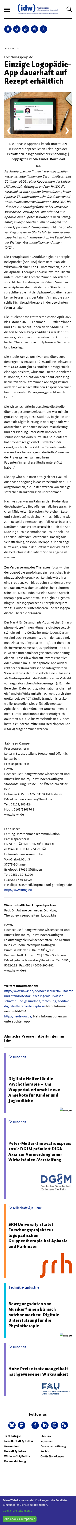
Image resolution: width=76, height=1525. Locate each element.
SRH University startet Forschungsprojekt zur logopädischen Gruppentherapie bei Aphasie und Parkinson (38, 1235)
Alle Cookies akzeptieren (19, 1519)
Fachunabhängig (15, 1461)
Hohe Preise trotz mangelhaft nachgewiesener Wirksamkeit (38, 1371)
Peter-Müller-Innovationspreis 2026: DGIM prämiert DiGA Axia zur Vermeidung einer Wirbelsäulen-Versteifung (39, 1151)
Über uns (46, 1436)
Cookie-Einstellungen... (17, 1511)
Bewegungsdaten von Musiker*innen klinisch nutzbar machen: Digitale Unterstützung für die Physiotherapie (33, 1315)
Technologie (12, 1436)
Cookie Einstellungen (52, 1456)
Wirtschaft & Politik (17, 1456)
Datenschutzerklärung (53, 1446)
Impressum (47, 1441)
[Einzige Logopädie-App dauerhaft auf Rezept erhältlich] (16, 29)
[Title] (25, 29)
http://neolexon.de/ (18, 1016)
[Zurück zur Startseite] (38, 9)
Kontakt (45, 1451)
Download (57, 159)
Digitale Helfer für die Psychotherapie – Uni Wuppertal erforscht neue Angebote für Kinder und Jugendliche (34, 1089)
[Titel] (8, 29)
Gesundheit (12, 1446)
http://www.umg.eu (18, 890)
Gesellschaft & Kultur (18, 1441)
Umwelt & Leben (15, 1451)
